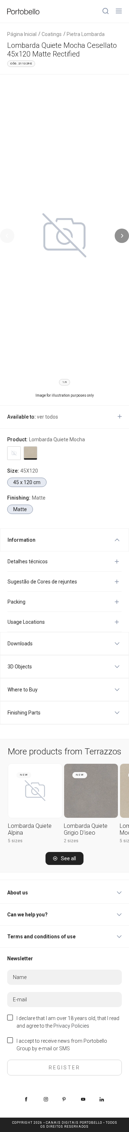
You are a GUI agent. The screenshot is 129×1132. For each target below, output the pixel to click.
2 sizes (71, 840)
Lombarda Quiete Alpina (30, 829)
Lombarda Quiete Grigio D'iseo (86, 829)
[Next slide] (122, 236)
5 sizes (15, 840)
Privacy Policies (71, 1026)
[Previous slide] (7, 236)
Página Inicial (22, 34)
